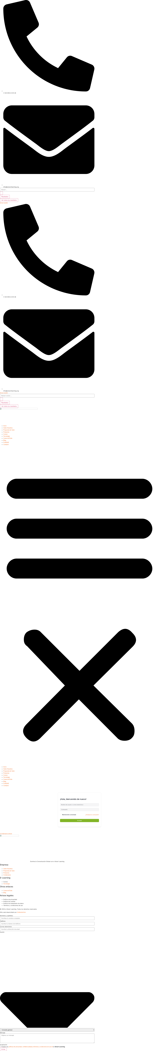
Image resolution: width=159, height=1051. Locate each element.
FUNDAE (6, 442)
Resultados (4, 196)
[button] (79, 606)
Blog (4, 440)
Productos (6, 432)
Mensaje (2, 1032)
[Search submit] (1, 193)
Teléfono (2, 921)
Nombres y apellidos (6, 915)
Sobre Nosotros (8, 428)
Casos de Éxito (7, 438)
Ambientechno (21, 912)
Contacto (6, 444)
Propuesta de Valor (9, 430)
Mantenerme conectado (69, 814)
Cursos (5, 434)
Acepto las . (33, 1046)
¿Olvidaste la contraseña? (92, 814)
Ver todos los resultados (9, 200)
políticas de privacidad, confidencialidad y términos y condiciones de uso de (31, 1046)
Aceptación (3, 1044)
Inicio (4, 426)
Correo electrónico (6, 926)
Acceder (79, 820)
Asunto (2, 932)
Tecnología (6, 436)
